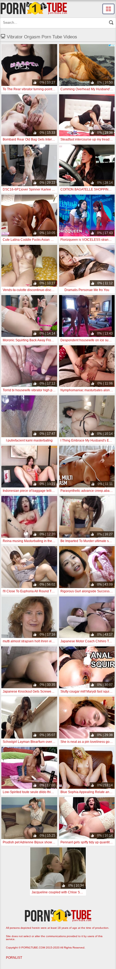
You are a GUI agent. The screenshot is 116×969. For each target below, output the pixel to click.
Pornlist (14, 958)
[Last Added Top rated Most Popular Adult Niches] (108, 9)
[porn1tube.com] (33, 8)
